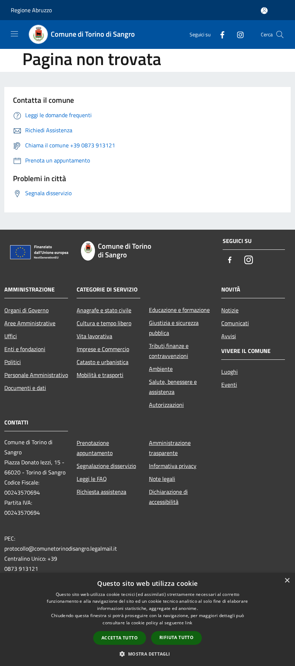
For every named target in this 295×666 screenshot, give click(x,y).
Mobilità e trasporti (100, 375)
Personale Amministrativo (36, 375)
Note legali (162, 478)
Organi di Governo (26, 310)
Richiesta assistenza (101, 491)
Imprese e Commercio (103, 349)
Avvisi (228, 336)
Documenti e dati (25, 387)
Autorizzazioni (166, 404)
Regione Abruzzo (31, 10)
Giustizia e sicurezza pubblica (174, 327)
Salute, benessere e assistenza (173, 386)
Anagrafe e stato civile (104, 310)
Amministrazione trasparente (170, 447)
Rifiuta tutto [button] (176, 637)
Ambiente (161, 368)
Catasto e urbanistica (102, 362)
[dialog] (147, 619)
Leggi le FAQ (92, 478)
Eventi (229, 384)
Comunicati (235, 323)
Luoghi (229, 371)
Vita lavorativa (94, 336)
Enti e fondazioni (24, 349)
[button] (147, 653)
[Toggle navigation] (14, 33)
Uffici (10, 336)
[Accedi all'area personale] (264, 10)
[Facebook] (219, 34)
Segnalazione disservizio (106, 465)
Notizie (230, 310)
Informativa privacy (172, 465)
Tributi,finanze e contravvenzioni (169, 350)
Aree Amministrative (29, 323)
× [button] (287, 580)
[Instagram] (237, 34)
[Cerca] (280, 34)
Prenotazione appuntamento (95, 447)
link (188, 623)
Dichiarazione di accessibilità (168, 496)
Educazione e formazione (179, 310)
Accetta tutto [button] (119, 638)
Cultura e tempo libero (104, 323)
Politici (12, 362)
